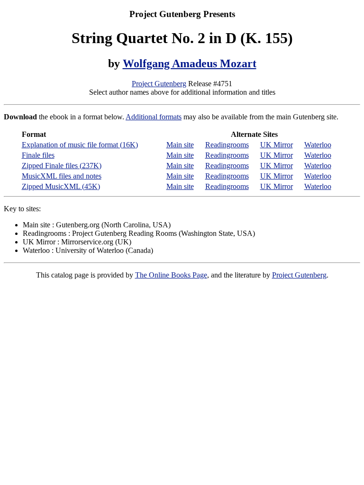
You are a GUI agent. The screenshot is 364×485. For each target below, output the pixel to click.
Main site (180, 145)
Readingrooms (227, 145)
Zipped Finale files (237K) (61, 166)
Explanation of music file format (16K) (80, 145)
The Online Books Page (171, 275)
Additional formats (154, 117)
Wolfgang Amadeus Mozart (189, 63)
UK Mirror (276, 145)
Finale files (38, 155)
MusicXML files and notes (61, 176)
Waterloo (317, 145)
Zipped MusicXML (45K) (61, 186)
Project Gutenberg (159, 84)
